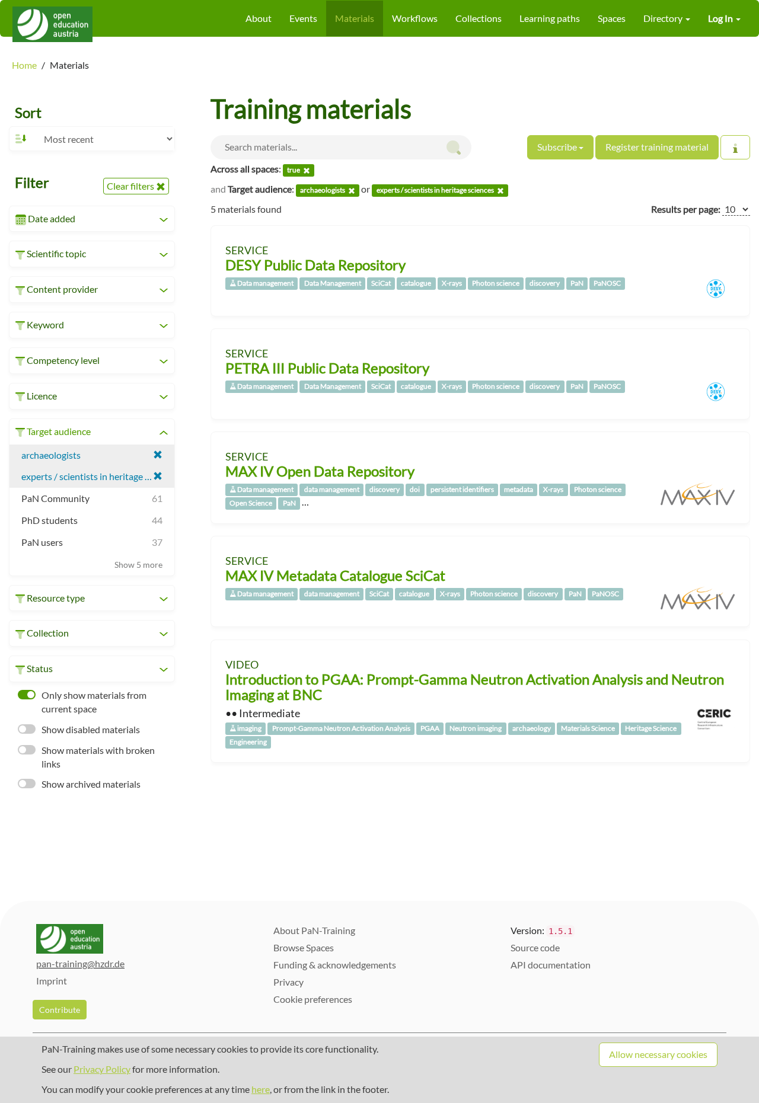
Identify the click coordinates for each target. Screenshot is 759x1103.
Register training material (657, 146)
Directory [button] (663, 18)
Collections (478, 18)
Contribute (59, 1010)
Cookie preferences (312, 999)
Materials (354, 18)
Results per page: (685, 209)
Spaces (612, 18)
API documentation (551, 964)
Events (303, 18)
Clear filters (131, 185)
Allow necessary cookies (658, 1054)
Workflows (415, 18)
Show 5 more (138, 565)
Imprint (51, 980)
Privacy (288, 981)
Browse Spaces (303, 947)
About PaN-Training (314, 930)
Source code (535, 947)
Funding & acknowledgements (334, 964)
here (260, 1089)
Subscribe (558, 146)
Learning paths (549, 18)
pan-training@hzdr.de (80, 963)
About (258, 18)
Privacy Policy (102, 1069)
